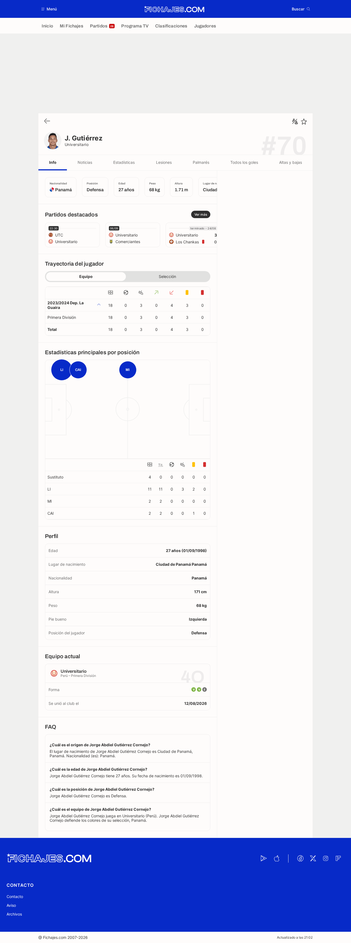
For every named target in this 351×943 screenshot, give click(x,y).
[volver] (47, 121)
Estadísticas (124, 162)
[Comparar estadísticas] (295, 121)
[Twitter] (313, 858)
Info (52, 162)
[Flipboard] (338, 858)
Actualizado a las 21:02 (295, 937)
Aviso (11, 905)
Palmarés (201, 162)
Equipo (86, 276)
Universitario (77, 144)
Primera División (61, 317)
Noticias (85, 162)
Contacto (15, 896)
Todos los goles (244, 162)
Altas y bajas (290, 162)
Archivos (14, 914)
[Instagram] (325, 858)
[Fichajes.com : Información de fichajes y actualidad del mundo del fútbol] (174, 9)
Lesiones (164, 162)
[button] (49, 8)
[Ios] (276, 858)
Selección (167, 276)
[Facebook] (300, 858)
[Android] (264, 858)
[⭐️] (304, 121)
